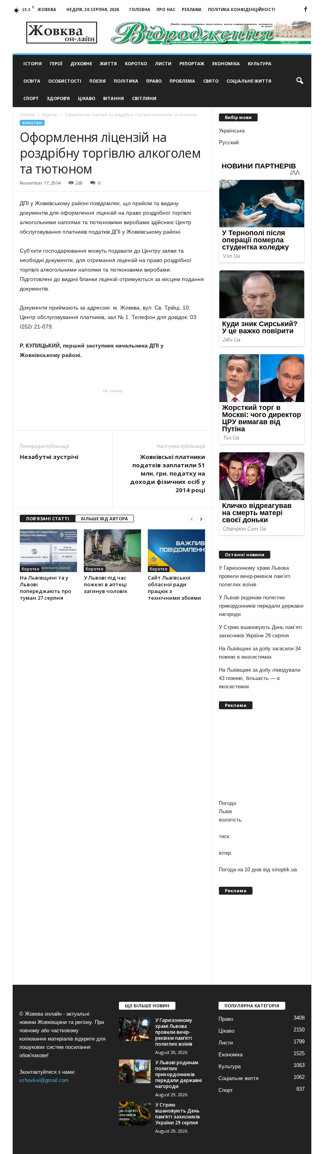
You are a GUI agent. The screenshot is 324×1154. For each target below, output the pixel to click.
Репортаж (191, 63)
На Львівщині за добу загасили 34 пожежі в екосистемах (260, 653)
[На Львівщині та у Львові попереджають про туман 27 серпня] (48, 550)
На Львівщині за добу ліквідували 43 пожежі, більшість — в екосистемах (259, 678)
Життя (108, 63)
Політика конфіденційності (241, 9)
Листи (163, 63)
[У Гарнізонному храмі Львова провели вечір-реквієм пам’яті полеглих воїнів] (135, 1029)
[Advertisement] (112, 409)
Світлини (144, 98)
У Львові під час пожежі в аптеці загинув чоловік (105, 584)
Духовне (81, 63)
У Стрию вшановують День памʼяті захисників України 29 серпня (260, 631)
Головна (139, 9)
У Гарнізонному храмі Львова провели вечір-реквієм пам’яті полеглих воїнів (254, 576)
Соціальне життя (248, 81)
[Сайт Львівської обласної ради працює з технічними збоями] (176, 550)
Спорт (31, 98)
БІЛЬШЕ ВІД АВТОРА (104, 518)
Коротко (136, 63)
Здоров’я (58, 98)
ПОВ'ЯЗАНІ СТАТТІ (47, 518)
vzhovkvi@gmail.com (44, 1080)
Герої (56, 63)
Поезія (97, 81)
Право (154, 81)
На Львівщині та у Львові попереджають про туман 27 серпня (45, 587)
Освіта (31, 81)
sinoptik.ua (284, 870)
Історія (32, 63)
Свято (211, 81)
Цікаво (86, 98)
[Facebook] (305, 9)
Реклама (192, 9)
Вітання (113, 98)
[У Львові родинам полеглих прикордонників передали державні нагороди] (135, 1071)
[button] (299, 81)
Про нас (165, 9)
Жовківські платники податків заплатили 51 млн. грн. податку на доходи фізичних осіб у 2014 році (167, 473)
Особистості (64, 81)
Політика (126, 81)
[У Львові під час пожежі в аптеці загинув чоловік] (112, 550)
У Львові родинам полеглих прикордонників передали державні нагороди (261, 606)
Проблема (182, 81)
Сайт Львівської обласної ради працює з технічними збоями (174, 587)
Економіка (226, 63)
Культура (259, 63)
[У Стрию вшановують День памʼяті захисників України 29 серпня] (135, 1114)
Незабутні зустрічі (49, 457)
